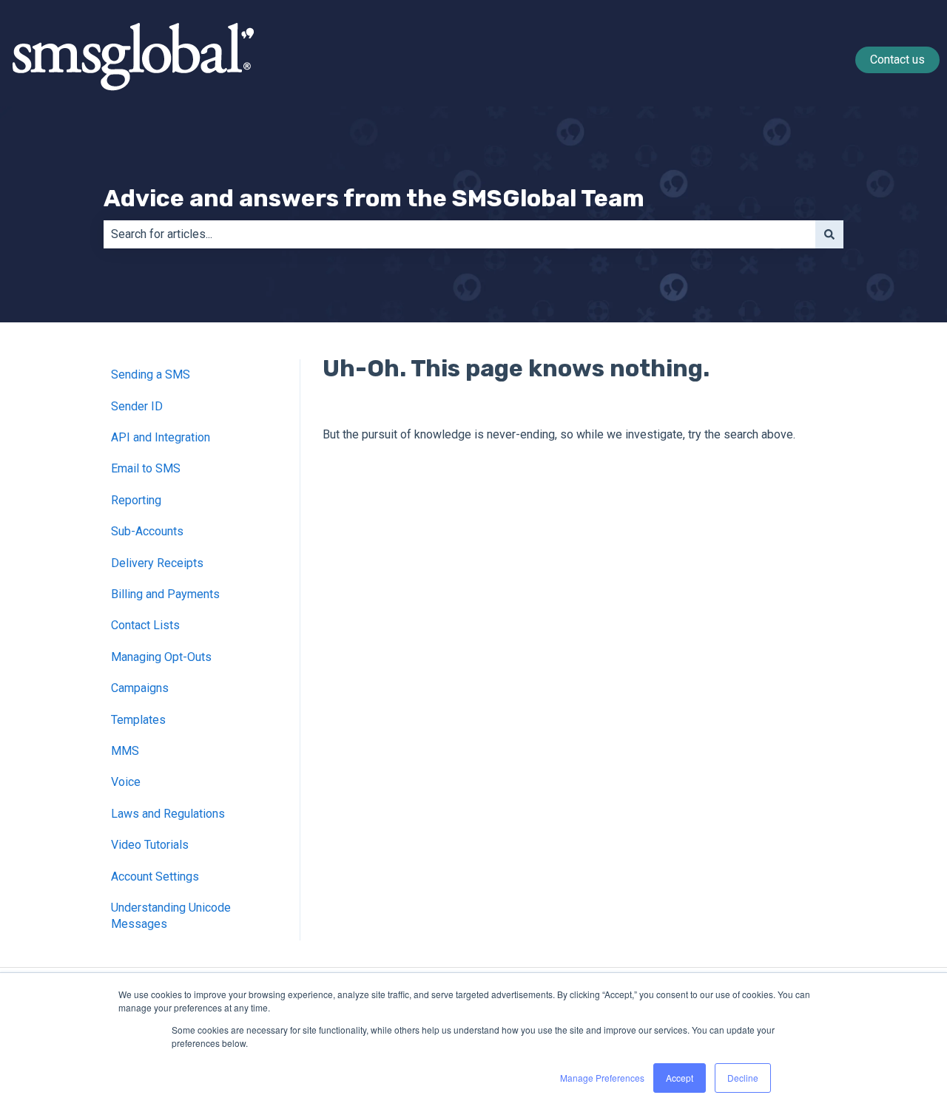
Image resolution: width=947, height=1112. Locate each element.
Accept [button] (679, 1077)
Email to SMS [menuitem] (146, 468)
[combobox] (459, 234)
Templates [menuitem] (138, 720)
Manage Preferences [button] (602, 1077)
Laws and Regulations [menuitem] (168, 814)
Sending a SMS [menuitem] (150, 374)
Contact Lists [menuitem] (145, 625)
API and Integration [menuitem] (160, 437)
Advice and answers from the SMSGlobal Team (374, 198)
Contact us (897, 59)
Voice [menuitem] (126, 782)
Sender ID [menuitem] (137, 406)
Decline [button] (742, 1077)
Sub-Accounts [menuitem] (147, 531)
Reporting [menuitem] (136, 500)
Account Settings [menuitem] (155, 876)
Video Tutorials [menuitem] (150, 845)
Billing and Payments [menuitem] (165, 594)
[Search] (829, 234)
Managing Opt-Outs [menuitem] (161, 657)
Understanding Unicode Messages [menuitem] (171, 916)
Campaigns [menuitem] (140, 688)
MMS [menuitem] (125, 751)
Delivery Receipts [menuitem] (157, 563)
